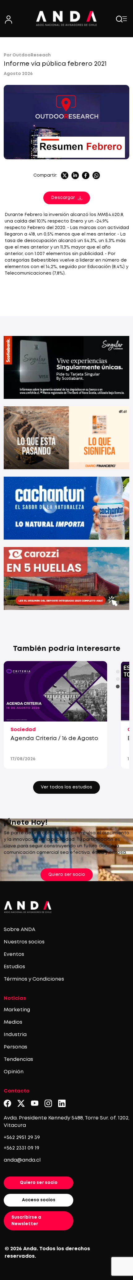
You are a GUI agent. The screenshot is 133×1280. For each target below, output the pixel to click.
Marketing (17, 1010)
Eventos (14, 954)
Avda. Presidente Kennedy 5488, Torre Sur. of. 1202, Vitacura (66, 1122)
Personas (15, 1047)
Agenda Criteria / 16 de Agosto (54, 738)
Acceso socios (38, 1200)
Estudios (14, 966)
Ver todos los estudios (66, 787)
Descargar (63, 198)
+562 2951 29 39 (22, 1137)
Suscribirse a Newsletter (26, 1221)
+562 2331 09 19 (21, 1148)
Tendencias (18, 1059)
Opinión (14, 1072)
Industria (15, 1034)
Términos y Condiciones (34, 979)
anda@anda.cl (22, 1160)
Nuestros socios (24, 942)
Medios (13, 1022)
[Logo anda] (66, 18)
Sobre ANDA (19, 929)
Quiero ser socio (66, 874)
